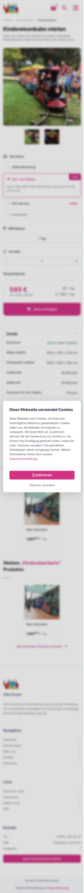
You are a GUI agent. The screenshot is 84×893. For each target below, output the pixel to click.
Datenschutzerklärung (23, 458)
